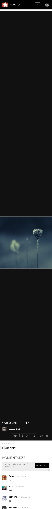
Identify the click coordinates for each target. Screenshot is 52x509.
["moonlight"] (4, 429)
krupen (13, 507)
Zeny (11, 476)
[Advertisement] (26, 37)
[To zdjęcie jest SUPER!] (22, 436)
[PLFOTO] (11, 5)
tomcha (13, 496)
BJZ (11, 486)
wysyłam (42, 465)
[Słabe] (33, 436)
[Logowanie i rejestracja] (47, 5)
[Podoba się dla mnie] (28, 436)
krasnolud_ (15, 429)
